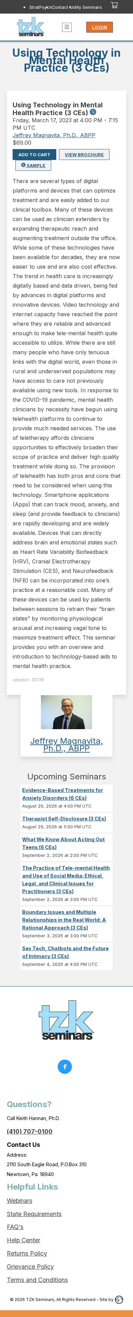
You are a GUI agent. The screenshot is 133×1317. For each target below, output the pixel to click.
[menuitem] (40, 7)
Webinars (19, 1200)
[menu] (58, 7)
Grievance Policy (30, 1266)
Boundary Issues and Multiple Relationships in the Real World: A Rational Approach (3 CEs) (64, 920)
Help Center (23, 1240)
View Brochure (84, 154)
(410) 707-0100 (30, 1131)
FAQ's (15, 1226)
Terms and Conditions (37, 1279)
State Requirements (34, 1213)
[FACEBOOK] (66, 1068)
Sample (35, 165)
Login (99, 27)
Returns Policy (27, 1253)
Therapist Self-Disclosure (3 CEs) (64, 819)
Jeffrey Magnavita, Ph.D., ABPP (54, 135)
